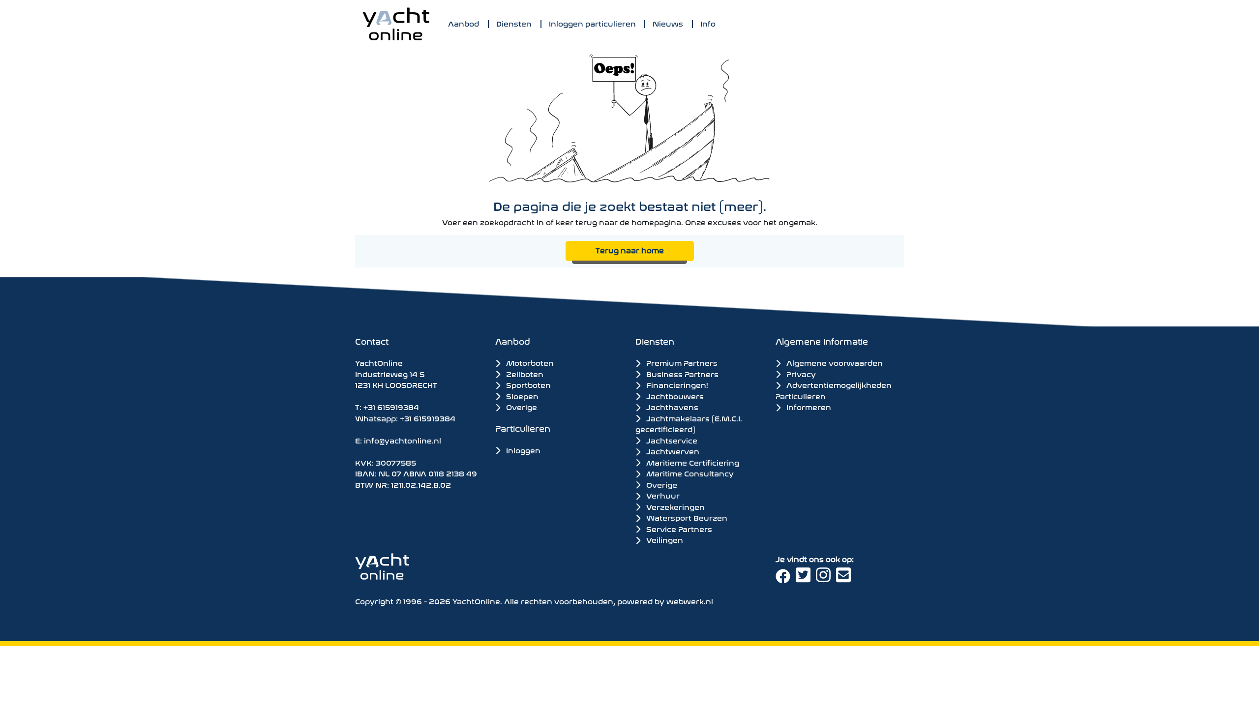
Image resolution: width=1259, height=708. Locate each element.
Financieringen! (676, 384)
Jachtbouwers (674, 395)
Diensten (514, 23)
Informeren (807, 406)
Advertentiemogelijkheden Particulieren (834, 390)
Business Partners (681, 373)
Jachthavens (671, 406)
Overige (520, 406)
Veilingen (663, 539)
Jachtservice (670, 440)
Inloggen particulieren (592, 23)
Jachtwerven (671, 450)
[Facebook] (786, 578)
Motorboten (529, 362)
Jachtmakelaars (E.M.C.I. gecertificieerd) (688, 424)
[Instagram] (826, 578)
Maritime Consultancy (689, 473)
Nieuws (668, 23)
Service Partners (678, 528)
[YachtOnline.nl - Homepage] (396, 24)
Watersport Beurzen (685, 517)
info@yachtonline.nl (402, 439)
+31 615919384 (391, 406)
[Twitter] (806, 578)
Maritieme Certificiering (691, 462)
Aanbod (463, 23)
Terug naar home (630, 249)
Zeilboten (523, 373)
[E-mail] (845, 578)
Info (708, 23)
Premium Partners (681, 362)
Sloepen (521, 395)
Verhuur (662, 495)
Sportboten (527, 384)
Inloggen (522, 449)
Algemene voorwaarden (833, 362)
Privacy (800, 373)
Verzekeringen (674, 506)
